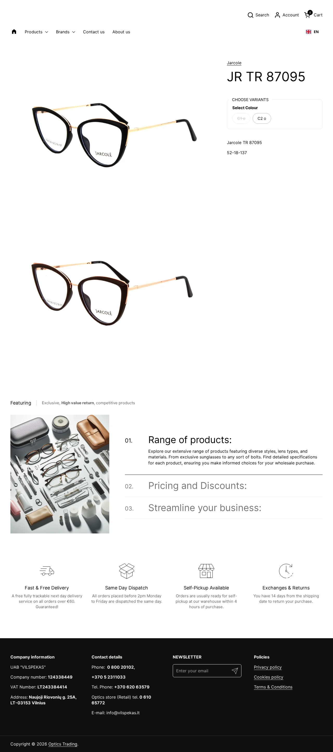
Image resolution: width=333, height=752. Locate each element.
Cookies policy (268, 677)
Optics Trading (62, 744)
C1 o (241, 118)
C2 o (262, 118)
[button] (258, 15)
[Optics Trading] (22, 15)
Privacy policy (268, 667)
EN (316, 31)
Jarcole (234, 62)
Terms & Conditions (273, 686)
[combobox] (312, 32)
